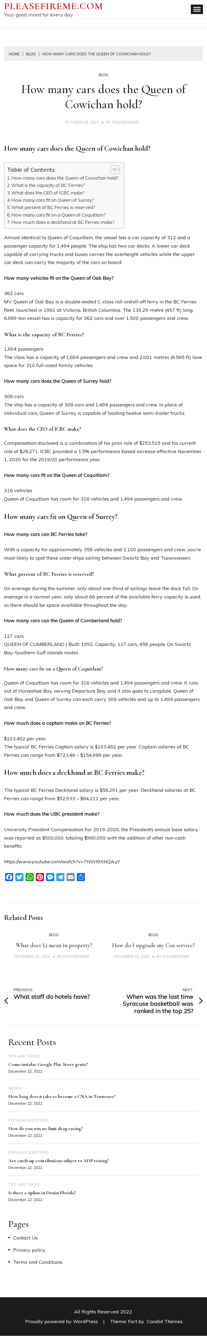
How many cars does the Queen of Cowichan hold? (65, 178)
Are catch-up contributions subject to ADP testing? (58, 1161)
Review (15, 1088)
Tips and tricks (24, 1056)
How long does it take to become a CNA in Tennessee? (62, 1096)
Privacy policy (29, 1250)
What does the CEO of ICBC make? (48, 193)
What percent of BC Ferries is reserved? (53, 207)
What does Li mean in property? (54, 945)
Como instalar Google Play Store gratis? (48, 1064)
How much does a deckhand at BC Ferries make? (63, 222)
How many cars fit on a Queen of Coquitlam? (58, 215)
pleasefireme (125, 122)
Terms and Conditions (37, 1262)
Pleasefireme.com (53, 6)
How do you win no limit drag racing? (45, 1128)
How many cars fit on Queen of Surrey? (52, 200)
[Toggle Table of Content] (112, 169)
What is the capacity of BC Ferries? (48, 185)
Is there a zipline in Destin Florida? (42, 1193)
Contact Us (25, 1238)
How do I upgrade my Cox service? (153, 945)
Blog (103, 75)
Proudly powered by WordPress (62, 1321)
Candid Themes (164, 1321)
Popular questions (28, 1120)
